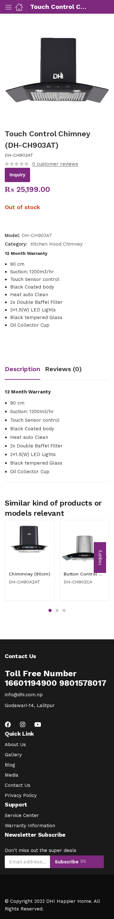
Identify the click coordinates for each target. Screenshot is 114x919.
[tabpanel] (29, 563)
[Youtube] (38, 724)
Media (11, 775)
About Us (15, 744)
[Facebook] (8, 724)
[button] (100, 557)
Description (22, 369)
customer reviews (55, 164)
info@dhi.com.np (24, 695)
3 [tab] (64, 610)
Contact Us (17, 785)
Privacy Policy (21, 795)
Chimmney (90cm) (29, 573)
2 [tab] (57, 610)
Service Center (22, 815)
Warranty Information (30, 825)
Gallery (13, 755)
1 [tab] (50, 610)
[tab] (25, 369)
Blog (10, 765)
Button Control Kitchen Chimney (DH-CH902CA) (84, 573)
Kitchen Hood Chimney (56, 244)
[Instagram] (23, 724)
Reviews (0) (63, 369)
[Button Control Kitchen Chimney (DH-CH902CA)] (84, 544)
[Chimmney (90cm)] (29, 544)
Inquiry (17, 175)
